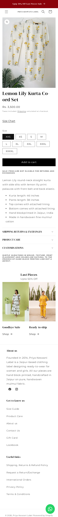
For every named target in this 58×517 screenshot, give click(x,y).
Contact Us (13, 430)
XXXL (43, 144)
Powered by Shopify (43, 515)
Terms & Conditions (18, 494)
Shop (5, 334)
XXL (29, 144)
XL (17, 144)
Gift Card (11, 437)
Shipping (21, 111)
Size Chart (8, 121)
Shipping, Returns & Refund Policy (27, 465)
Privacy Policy (15, 486)
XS (20, 136)
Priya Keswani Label (22, 515)
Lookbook (12, 445)
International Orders (18, 479)
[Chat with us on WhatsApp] (50, 509)
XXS (8, 136)
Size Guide (12, 408)
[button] (6, 11)
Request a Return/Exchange (23, 472)
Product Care (14, 416)
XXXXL (10, 151)
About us (11, 423)
